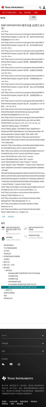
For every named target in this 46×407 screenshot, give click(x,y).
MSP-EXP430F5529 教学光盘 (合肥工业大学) (22, 287)
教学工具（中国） (9, 265)
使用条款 (5, 404)
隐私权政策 (24, 401)
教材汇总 (9, 290)
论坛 (20, 12)
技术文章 (27, 12)
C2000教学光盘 (13, 276)
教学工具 (7, 262)
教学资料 (7, 268)
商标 (12, 404)
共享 (3, 217)
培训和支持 (7, 254)
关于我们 (7, 251)
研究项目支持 (8, 298)
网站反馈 (20, 404)
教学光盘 (9, 270)
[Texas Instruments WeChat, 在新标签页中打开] (3, 365)
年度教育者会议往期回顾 (12, 256)
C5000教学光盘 (13, 279)
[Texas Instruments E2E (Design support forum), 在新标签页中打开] (11, 365)
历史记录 (11, 217)
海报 (5, 295)
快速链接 (5, 343)
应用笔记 (7, 259)
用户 (44, 8)
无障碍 (4, 401)
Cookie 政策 (13, 401)
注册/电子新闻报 (9, 293)
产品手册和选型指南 (10, 248)
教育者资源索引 (9, 245)
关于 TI (4, 336)
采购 (3, 351)
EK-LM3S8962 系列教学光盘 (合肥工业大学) (22, 284)
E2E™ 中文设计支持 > (9, 12)
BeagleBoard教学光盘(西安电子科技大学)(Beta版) (24, 273)
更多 (36, 12)
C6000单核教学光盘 (14, 281)
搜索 (40, 8)
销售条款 (34, 401)
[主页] (12, 7)
